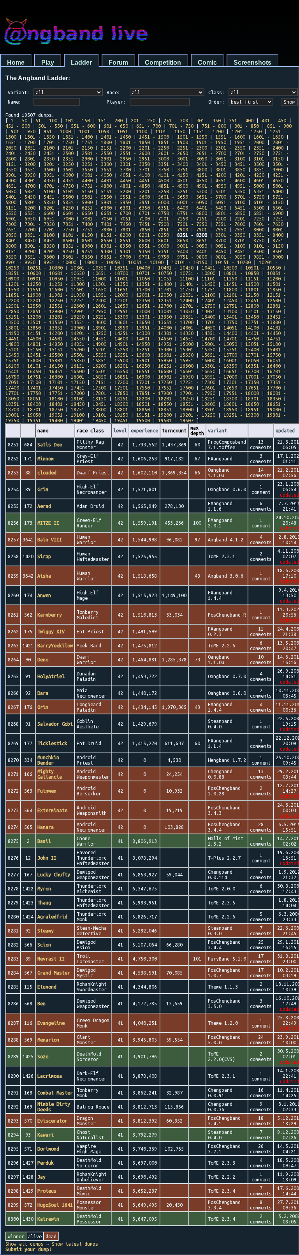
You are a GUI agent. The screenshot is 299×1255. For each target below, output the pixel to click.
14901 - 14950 (132, 344)
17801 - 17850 (110, 393)
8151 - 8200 (116, 235)
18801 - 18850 (132, 409)
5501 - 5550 (97, 196)
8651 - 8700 (211, 240)
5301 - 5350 (230, 191)
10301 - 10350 (88, 267)
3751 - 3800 (192, 169)
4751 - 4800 (97, 186)
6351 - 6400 (173, 207)
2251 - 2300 (192, 147)
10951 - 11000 (88, 278)
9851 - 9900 (268, 256)
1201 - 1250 (247, 131)
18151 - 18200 (132, 398)
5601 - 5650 (173, 196)
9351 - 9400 (173, 251)
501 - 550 (50, 126)
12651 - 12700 (154, 305)
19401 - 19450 (88, 420)
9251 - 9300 (97, 251)
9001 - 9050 (192, 246)
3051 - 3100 (230, 158)
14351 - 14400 (219, 333)
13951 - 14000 (154, 327)
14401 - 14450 (263, 333)
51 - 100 (46, 120)
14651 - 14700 (197, 338)
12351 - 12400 (175, 300)
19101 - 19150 (110, 415)
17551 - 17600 (175, 387)
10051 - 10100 (146, 262)
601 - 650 (116, 126)
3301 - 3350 (135, 164)
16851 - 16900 (132, 376)
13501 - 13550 (45, 322)
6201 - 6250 (59, 207)
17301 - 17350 (241, 382)
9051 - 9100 (230, 246)
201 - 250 (143, 120)
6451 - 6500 (249, 207)
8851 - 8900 (78, 246)
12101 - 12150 (241, 295)
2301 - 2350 (230, 147)
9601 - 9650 (78, 256)
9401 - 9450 (211, 251)
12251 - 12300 (88, 300)
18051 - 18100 (45, 398)
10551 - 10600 (23, 273)
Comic (207, 62)
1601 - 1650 (268, 136)
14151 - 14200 (45, 333)
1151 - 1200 (208, 131)
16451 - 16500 (66, 371)
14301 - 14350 (175, 333)
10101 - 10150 (189, 262)
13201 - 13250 (66, 316)
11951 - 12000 (110, 295)
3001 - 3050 (192, 158)
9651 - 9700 (116, 256)
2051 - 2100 (40, 147)
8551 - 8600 (135, 240)
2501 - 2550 (97, 153)
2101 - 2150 (78, 147)
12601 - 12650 (110, 305)
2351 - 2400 (268, 147)
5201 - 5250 (154, 191)
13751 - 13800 (263, 322)
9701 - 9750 (154, 256)
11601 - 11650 (88, 289)
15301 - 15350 (197, 349)
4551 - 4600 (230, 180)
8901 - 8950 (116, 246)
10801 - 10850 (241, 273)
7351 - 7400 (78, 224)
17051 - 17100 (23, 382)
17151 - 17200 (110, 382)
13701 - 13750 (219, 322)
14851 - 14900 (88, 344)
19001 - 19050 (23, 415)
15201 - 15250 (110, 349)
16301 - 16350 (219, 365)
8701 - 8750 (249, 240)
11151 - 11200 (263, 278)
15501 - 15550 (88, 355)
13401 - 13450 (241, 316)
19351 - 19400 (45, 420)
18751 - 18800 (88, 409)
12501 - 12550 (23, 305)
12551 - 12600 (66, 305)
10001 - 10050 (102, 262)
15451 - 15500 (45, 355)
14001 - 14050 (197, 327)
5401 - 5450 (20, 196)
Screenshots (252, 62)
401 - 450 (274, 120)
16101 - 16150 (45, 365)
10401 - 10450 (175, 267)
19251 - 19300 (241, 415)
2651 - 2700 (211, 153)
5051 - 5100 (40, 191)
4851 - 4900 (173, 186)
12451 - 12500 (263, 300)
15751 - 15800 (23, 360)
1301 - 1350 (40, 136)
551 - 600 (83, 126)
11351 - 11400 (154, 284)
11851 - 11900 (23, 295)
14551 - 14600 (110, 338)
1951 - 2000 (249, 142)
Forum (118, 62)
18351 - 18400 (23, 404)
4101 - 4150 (173, 175)
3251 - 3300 (97, 164)
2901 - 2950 (116, 158)
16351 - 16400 (263, 365)
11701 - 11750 (175, 289)
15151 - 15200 (66, 349)
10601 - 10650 (66, 273)
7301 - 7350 (40, 224)
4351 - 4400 (78, 180)
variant (217, 430)
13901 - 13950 (110, 327)
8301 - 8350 (230, 235)
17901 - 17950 (197, 393)
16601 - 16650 (197, 371)
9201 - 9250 (59, 251)
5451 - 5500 (59, 196)
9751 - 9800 (192, 256)
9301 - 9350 (135, 251)
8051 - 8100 (40, 235)
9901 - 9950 (20, 262)
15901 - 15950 (154, 360)
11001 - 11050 (132, 278)
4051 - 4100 (135, 175)
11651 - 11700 (132, 289)
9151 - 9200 (20, 251)
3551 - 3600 (40, 169)
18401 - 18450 (66, 404)
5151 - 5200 (116, 191)
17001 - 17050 (263, 376)
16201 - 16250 (132, 365)
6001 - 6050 (192, 202)
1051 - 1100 (132, 131)
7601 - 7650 (268, 224)
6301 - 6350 (135, 207)
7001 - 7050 (97, 218)
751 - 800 (214, 126)
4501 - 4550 (192, 180)
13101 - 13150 (263, 311)
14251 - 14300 (132, 333)
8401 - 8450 (20, 240)
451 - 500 (17, 126)
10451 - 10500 (219, 267)
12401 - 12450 (219, 300)
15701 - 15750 (263, 355)
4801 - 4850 (135, 186)
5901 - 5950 (116, 202)
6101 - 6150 (268, 202)
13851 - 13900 (66, 327)
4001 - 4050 (97, 175)
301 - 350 (208, 120)
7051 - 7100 (135, 218)
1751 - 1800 (97, 142)
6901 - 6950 (20, 218)
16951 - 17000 (219, 376)
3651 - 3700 (116, 169)
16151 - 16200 (88, 365)
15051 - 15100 (263, 344)
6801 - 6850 (230, 213)
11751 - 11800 (219, 289)
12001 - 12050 (154, 295)
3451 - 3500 (249, 164)
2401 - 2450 (20, 153)
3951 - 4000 (59, 175)
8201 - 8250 (154, 235)
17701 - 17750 (23, 393)
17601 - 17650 (219, 387)
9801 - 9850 (230, 256)
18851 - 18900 (175, 409)
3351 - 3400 (173, 164)
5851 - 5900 (78, 202)
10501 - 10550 (263, 267)
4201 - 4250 (249, 175)
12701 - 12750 (197, 305)
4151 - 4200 (211, 175)
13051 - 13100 (219, 311)
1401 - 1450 (116, 136)
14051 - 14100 (241, 327)
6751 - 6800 (192, 213)
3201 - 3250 (59, 164)
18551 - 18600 (197, 404)
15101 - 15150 (23, 349)
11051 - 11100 (175, 278)
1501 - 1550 (192, 136)
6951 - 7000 (59, 218)
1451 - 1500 (154, 136)
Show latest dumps (75, 1243)
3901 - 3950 (20, 175)
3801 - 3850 (230, 169)
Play (47, 62)
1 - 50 (19, 120)
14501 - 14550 (66, 338)
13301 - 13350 (154, 316)
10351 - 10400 (132, 267)
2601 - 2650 (173, 153)
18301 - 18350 (263, 398)
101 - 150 (77, 120)
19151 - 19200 (154, 415)
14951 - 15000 (175, 344)
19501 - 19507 (175, 420)
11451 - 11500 (241, 284)
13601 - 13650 (132, 322)
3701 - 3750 (154, 169)
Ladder (81, 62)
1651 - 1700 (20, 142)
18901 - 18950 (219, 409)
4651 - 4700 (20, 186)
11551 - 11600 (45, 289)
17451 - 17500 (88, 387)
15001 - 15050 (219, 344)
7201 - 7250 (249, 218)
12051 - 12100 (197, 295)
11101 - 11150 (219, 278)
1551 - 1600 (230, 136)
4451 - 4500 (154, 180)
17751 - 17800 (66, 393)
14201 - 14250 (88, 333)
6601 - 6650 (78, 213)
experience (144, 430)
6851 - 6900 (268, 213)
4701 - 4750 (59, 186)
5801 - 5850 (40, 202)
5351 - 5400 (268, 191)
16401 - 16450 (23, 371)
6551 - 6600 (40, 213)
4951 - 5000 (249, 186)
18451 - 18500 (110, 404)
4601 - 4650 (268, 180)
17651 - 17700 (263, 387)
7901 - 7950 (211, 229)
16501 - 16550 (110, 371)
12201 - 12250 (45, 300)
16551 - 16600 (154, 371)
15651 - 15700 (219, 355)
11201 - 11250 (23, 284)
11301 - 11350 (110, 284)
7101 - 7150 (173, 218)
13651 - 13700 (175, 322)
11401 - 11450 (197, 284)
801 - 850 (246, 126)
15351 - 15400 (241, 349)
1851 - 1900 (173, 142)
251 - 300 (176, 120)
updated (285, 430)
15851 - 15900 (110, 360)
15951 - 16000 (197, 360)
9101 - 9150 (268, 246)
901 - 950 (23, 131)
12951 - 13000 (132, 311)
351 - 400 (241, 120)
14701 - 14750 (241, 338)
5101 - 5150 (78, 191)
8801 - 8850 (40, 246)
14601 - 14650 (154, 338)
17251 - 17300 (197, 382)
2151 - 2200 (116, 147)
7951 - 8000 (249, 229)
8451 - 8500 (59, 240)
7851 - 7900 (173, 229)
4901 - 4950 (211, 186)
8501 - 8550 (97, 240)
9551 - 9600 (40, 256)
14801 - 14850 (45, 344)
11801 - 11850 (263, 289)
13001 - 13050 (175, 311)
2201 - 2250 (154, 147)
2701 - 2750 (249, 153)
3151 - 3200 (20, 164)
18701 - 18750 (45, 409)
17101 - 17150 (66, 382)
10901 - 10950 (45, 278)
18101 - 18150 (88, 398)
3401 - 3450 (211, 164)
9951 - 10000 (60, 262)
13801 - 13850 (23, 327)
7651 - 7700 (20, 229)
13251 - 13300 (110, 316)
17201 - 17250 (154, 382)
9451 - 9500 (249, 251)
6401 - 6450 (211, 207)
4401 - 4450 (116, 180)
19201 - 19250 (197, 415)
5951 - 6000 (154, 202)
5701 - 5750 (249, 196)
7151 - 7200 (211, 218)
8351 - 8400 (268, 235)
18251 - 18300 (219, 398)
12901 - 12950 (88, 311)
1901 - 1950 (211, 142)
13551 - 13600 (88, 322)
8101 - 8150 (78, 235)
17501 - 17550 (132, 387)
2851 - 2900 (78, 158)
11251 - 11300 (66, 284)
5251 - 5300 (192, 191)
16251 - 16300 (175, 365)
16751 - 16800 (45, 376)
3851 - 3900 (268, 169)
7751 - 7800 (97, 229)
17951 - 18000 (241, 393)
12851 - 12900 (45, 311)
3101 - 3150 (268, 158)
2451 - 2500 (59, 153)
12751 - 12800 (241, 305)
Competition (163, 62)
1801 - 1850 (135, 142)
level (120, 430)
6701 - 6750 (154, 213)
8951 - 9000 (154, 246)
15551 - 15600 (132, 355)
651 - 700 (148, 126)
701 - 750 (181, 126)
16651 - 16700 (241, 371)
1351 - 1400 (78, 136)
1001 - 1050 (94, 131)
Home (16, 62)
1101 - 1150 (170, 131)
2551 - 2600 (135, 153)
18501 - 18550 (154, 404)
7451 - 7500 (154, 224)
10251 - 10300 (45, 267)
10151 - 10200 (233, 262)
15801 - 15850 (66, 360)
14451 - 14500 (23, 338)
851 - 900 (279, 126)
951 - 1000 (57, 131)
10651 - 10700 (110, 273)
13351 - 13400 (197, 316)
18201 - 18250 (175, 398)
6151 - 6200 (20, 207)
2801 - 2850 (40, 158)
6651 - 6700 (116, 213)
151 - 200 (110, 120)
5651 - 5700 (211, 196)
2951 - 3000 (154, 158)
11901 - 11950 (66, 295)
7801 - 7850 (135, 229)
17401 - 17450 (45, 387)
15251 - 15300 (154, 349)
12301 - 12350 (132, 300)
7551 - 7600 (230, 224)
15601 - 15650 (175, 355)
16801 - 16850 (88, 376)
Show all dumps (24, 1243)
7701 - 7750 (59, 229)
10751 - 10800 (197, 273)
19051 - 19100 (66, 415)
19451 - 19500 (132, 420)
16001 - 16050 (241, 360)
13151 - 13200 (23, 316)
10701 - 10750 (154, 273)
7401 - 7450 (116, 224)
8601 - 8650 (173, 240)
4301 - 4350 (40, 180)
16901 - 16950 (175, 376)
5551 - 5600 (135, 196)
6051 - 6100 (230, 202)
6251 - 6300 (97, 207)
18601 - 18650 (241, 404)
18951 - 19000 (263, 409)
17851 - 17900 (154, 393)
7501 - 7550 (192, 224)
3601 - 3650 (78, 169)
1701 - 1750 (59, 142)
